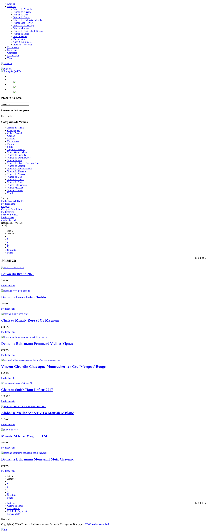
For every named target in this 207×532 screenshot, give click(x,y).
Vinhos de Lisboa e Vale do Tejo (22, 163)
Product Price (7, 212)
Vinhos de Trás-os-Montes (19, 168)
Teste (9, 58)
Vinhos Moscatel (21, 28)
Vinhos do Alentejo (22, 9)
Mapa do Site (13, 514)
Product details (8, 285)
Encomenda (13, 47)
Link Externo (13, 508)
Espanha (11, 138)
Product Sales (7, 217)
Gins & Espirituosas (22, 42)
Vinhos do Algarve (22, 12)
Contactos (12, 53)
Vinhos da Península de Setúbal (28, 31)
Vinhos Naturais (15, 190)
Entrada (11, 3)
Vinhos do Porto (21, 33)
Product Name (8, 203)
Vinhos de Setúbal (16, 166)
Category (5, 206)
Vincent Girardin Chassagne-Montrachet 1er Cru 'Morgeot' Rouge (53, 367)
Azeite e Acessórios (22, 44)
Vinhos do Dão (20, 14)
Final (10, 252)
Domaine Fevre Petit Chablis (23, 297)
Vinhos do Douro (21, 17)
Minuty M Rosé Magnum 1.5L (24, 436)
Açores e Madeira (15, 127)
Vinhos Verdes (20, 36)
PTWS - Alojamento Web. (97, 524)
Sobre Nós (12, 50)
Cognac (11, 136)
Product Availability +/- (12, 201)
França (10, 144)
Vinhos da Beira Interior (18, 157)
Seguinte (11, 250)
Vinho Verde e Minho (17, 152)
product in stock (9, 220)
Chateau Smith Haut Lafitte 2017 (27, 390)
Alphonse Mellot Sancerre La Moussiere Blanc (37, 413)
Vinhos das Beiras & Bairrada (27, 20)
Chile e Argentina (15, 133)
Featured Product (9, 214)
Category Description (11, 209)
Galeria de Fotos (15, 505)
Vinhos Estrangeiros (17, 185)
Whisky (11, 193)
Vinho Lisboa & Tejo (23, 25)
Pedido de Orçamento (17, 511)
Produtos (11, 6)
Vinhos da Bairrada (16, 155)
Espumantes (19, 39)
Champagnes (13, 130)
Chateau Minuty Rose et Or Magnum (30, 320)
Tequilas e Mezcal (16, 149)
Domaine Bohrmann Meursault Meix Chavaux (37, 459)
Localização (13, 55)
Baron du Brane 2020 (17, 274)
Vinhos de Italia (14, 160)
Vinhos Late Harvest (23, 23)
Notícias (11, 503)
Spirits (10, 146)
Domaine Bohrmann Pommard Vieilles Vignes (37, 343)
